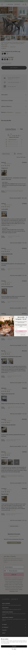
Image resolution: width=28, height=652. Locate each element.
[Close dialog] (26, 317)
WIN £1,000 (21, 331)
